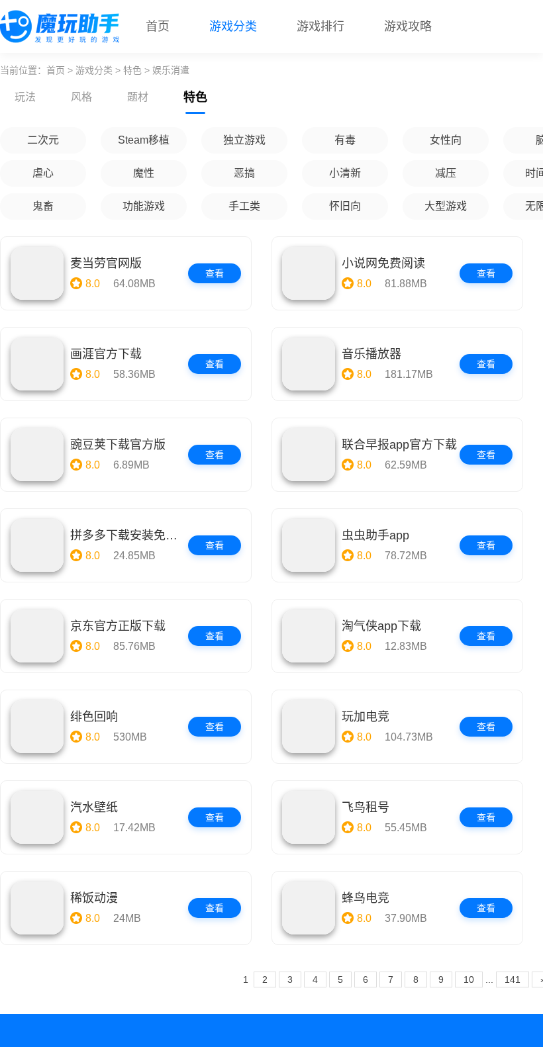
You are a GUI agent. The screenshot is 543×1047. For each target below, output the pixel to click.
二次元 (43, 140)
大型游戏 (445, 206)
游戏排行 (320, 26)
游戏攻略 (408, 26)
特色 (132, 70)
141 (512, 979)
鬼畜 (43, 206)
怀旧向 (345, 206)
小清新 (345, 173)
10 (469, 979)
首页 (158, 26)
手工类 (244, 206)
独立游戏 (244, 140)
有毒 (345, 140)
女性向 (446, 140)
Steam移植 (144, 140)
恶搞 (244, 173)
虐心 (43, 173)
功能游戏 (144, 206)
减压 (445, 173)
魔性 (143, 173)
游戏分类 (233, 26)
